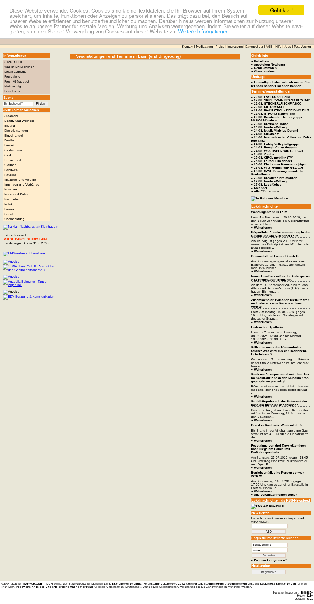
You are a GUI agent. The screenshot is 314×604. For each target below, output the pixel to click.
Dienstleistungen (16, 130)
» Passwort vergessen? (269, 560)
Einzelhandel (13, 135)
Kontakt (187, 46)
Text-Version (302, 46)
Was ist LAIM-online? (19, 66)
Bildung (9, 125)
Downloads (12, 91)
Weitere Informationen (203, 31)
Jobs (287, 46)
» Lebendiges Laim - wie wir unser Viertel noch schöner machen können (281, 84)
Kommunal (11, 189)
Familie (9, 140)
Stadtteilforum (214, 583)
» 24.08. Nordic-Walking (269, 127)
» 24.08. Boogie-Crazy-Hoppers (274, 147)
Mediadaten (204, 46)
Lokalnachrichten (16, 71)
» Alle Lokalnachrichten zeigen (274, 494)
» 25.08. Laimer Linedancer (271, 161)
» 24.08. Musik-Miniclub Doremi (274, 130)
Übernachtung (14, 219)
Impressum (235, 46)
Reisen (9, 209)
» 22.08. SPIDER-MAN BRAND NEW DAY (280, 100)
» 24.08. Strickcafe (265, 134)
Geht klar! (281, 10)
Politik (8, 204)
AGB (269, 46)
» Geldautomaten (264, 68)
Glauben (10, 165)
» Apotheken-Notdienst (268, 64)
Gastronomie (13, 150)
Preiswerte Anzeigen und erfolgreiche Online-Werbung (54, 586)
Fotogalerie (12, 76)
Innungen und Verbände (21, 184)
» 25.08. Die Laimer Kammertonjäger (278, 164)
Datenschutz (254, 46)
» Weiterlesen (261, 227)
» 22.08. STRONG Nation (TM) (273, 113)
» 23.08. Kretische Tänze (269, 123)
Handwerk (11, 169)
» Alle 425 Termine (265, 191)
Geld (7, 155)
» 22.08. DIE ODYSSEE (268, 107)
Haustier (10, 174)
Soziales (10, 214)
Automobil (11, 115)
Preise (220, 46)
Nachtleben (12, 199)
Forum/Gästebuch (17, 81)
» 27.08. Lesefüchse (266, 184)
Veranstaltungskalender (159, 583)
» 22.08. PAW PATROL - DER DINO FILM (280, 110)
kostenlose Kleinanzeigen (278, 583)
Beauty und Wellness (19, 120)
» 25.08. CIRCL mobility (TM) (272, 157)
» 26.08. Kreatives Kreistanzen (274, 177)
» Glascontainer (263, 71)
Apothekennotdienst (239, 583)
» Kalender (259, 188)
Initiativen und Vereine (20, 179)
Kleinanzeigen (14, 86)
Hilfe (278, 46)
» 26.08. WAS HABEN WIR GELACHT (278, 167)
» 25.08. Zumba (262, 154)
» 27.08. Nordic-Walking (269, 181)
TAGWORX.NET (33, 583)
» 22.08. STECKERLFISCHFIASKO (276, 103)
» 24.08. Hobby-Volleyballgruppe (275, 144)
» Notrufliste (260, 61)
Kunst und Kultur (16, 194)
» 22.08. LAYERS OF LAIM (270, 96)
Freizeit (9, 145)
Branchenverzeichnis (126, 583)
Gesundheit (12, 160)
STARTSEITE (13, 61)
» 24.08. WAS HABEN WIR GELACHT (278, 150)
